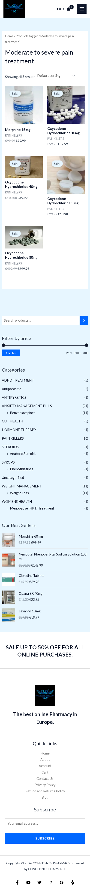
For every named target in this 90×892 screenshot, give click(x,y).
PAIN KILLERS (13, 438)
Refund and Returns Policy (45, 791)
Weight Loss (19, 493)
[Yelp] (73, 882)
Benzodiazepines (22, 413)
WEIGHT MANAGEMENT (22, 486)
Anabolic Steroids (23, 454)
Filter (11, 352)
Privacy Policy (45, 785)
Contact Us (45, 779)
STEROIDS (10, 447)
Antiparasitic (11, 389)
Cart (45, 772)
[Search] (84, 320)
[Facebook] (17, 882)
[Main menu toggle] (82, 9)
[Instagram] (50, 882)
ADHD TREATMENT (18, 380)
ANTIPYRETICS (14, 397)
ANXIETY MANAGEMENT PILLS (27, 406)
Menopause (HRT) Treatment (32, 508)
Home (9, 36)
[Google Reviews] (62, 882)
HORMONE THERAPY (19, 430)
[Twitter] (39, 882)
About (45, 759)
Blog (45, 797)
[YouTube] (28, 882)
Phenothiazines (21, 469)
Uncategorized (13, 478)
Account (45, 766)
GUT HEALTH (12, 421)
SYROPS (8, 462)
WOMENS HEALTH (17, 501)
